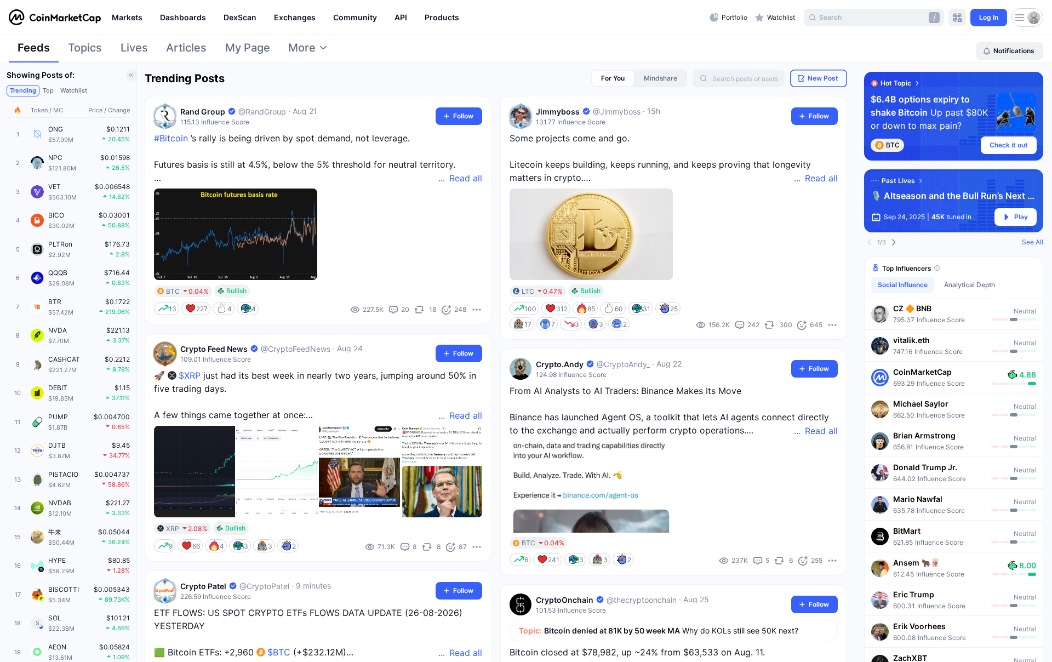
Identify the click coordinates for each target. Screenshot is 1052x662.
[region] (408, 17)
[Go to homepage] (55, 17)
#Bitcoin (171, 138)
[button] (954, 313)
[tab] (34, 50)
